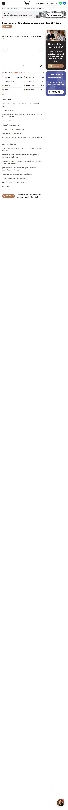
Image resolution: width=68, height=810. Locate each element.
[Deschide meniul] (3, 3)
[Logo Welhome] (27, 3)
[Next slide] (40, 49)
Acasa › (4, 8)
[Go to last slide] (5, 49)
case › (8, 8)
